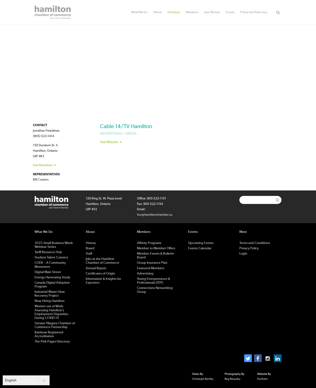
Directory (174, 12)
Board (90, 248)
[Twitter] (248, 358)
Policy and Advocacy (253, 12)
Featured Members (150, 268)
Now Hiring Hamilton (50, 301)
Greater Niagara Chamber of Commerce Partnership (55, 325)
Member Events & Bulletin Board (155, 255)
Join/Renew (212, 12)
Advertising (145, 273)
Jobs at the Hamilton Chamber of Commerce (102, 260)
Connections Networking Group (155, 290)
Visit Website (109, 142)
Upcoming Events (200, 243)
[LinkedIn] (277, 358)
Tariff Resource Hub (48, 252)
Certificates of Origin (100, 273)
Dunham (262, 379)
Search (277, 12)
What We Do (139, 12)
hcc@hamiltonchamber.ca (154, 214)
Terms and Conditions (254, 243)
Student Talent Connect (51, 257)
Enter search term (260, 200)
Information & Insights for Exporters (103, 280)
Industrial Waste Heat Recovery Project (50, 293)
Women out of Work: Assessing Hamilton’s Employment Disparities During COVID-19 (51, 312)
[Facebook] (258, 358)
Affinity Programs (149, 243)
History (91, 243)
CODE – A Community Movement (50, 264)
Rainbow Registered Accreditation (49, 334)
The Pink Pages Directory (52, 341)
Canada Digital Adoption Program (52, 284)
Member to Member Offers (156, 248)
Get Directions (42, 165)
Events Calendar (199, 248)
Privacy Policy (249, 248)
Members (192, 12)
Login (243, 253)
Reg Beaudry (232, 379)
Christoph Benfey (203, 379)
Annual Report (96, 268)
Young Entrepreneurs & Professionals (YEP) (153, 280)
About (157, 12)
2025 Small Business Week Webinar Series (54, 245)
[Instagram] (268, 358)
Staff (89, 253)
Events (230, 12)
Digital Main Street (48, 272)
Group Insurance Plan (152, 262)
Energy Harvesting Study (52, 277)
